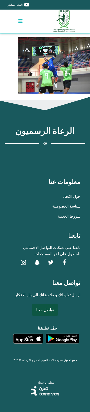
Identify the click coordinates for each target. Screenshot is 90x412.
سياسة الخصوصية (66, 206)
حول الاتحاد (71, 196)
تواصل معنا (45, 309)
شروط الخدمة (69, 216)
